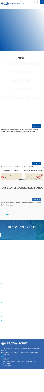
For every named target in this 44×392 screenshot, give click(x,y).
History (4, 278)
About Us (4, 274)
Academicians (27, 286)
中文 (33, 2)
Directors (4, 281)
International (5, 299)
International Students (29, 330)
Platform (26, 299)
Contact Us (4, 283)
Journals (4, 293)
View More (22, 179)
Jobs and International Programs (31, 334)
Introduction (5, 276)
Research (4, 288)
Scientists (26, 288)
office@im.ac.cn (7, 365)
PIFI (24, 332)
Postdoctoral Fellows (29, 328)
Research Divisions (6, 290)
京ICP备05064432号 (15, 352)
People (25, 283)
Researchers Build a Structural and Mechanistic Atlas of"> (21, 168)
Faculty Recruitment (28, 326)
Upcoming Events (29, 278)
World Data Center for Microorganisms (33, 306)
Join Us (25, 323)
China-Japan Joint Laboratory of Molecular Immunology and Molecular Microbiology (11, 304)
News (24, 274)
